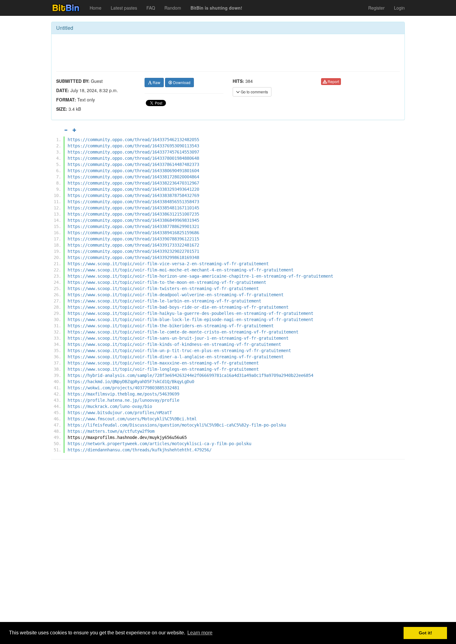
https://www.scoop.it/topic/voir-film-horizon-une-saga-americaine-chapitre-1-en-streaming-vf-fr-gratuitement (200, 276)
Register (376, 8)
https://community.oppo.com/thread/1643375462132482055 (133, 139)
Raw (156, 82)
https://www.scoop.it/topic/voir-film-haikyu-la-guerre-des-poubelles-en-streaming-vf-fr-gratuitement (190, 313)
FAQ (150, 8)
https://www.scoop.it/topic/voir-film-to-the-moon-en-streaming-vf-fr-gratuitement (167, 282)
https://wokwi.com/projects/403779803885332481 (123, 387)
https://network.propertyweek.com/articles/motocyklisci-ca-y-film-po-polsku (159, 443)
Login (399, 8)
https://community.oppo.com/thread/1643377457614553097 (133, 152)
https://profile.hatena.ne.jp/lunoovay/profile (123, 400)
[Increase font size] (74, 130)
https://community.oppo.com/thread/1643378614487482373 (133, 164)
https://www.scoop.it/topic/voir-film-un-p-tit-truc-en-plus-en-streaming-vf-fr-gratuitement (179, 350)
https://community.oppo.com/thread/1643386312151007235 (133, 214)
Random (172, 8)
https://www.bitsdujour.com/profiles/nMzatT (120, 412)
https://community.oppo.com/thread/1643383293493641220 (133, 189)
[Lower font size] (65, 130)
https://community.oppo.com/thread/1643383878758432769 (133, 195)
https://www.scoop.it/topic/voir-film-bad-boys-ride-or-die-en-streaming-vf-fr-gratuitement (178, 307)
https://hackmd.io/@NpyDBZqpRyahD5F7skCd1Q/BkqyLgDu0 (131, 381)
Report (333, 81)
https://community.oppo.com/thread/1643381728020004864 (133, 176)
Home (95, 8)
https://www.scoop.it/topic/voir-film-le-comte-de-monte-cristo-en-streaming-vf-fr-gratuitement (183, 331)
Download (181, 82)
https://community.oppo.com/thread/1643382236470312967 (133, 183)
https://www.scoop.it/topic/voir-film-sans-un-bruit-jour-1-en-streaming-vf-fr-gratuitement (178, 338)
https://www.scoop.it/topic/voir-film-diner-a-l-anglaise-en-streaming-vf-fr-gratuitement (176, 356)
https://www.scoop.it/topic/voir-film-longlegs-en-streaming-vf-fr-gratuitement (163, 369)
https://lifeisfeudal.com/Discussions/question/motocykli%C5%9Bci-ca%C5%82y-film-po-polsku (177, 425)
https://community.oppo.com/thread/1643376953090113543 (133, 145)
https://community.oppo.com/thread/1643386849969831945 (133, 220)
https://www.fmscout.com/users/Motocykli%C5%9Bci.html (132, 418)
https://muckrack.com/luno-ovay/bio (110, 406)
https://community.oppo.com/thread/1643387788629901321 (133, 226)
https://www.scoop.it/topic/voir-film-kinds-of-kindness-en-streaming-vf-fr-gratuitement (174, 344)
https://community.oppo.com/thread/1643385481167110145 (133, 207)
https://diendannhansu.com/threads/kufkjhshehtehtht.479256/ (140, 449)
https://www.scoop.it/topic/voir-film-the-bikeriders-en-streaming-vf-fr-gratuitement (171, 325)
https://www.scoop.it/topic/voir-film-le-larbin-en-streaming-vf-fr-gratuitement (164, 300)
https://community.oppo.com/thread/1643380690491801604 (133, 170)
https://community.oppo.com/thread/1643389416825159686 (133, 232)
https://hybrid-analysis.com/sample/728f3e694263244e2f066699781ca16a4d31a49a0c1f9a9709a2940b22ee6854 (190, 375)
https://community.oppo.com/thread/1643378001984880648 (133, 158)
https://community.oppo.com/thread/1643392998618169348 (133, 257)
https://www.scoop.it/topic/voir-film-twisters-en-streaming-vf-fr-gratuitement (163, 288)
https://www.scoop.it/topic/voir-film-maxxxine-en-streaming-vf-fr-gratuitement (163, 362)
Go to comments (254, 91)
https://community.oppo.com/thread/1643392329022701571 (133, 251)
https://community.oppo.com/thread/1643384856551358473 (133, 201)
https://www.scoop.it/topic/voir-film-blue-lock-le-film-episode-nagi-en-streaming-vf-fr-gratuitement (190, 319)
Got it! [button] (425, 632)
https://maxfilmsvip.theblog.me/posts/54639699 (123, 393)
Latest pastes (124, 8)
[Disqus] (228, 543)
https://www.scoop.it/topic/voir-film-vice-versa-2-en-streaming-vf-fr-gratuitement (168, 263)
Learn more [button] (199, 632)
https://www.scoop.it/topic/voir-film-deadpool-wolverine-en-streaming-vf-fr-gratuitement (176, 294)
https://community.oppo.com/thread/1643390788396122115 (133, 238)
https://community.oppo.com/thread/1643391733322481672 (133, 245)
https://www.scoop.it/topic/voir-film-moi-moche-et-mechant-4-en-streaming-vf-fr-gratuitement (180, 269)
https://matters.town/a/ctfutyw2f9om (111, 431)
